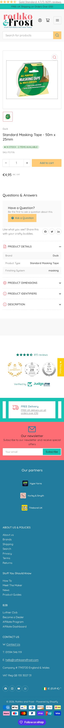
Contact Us (13, 644)
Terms (6, 558)
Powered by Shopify (47, 701)
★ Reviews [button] (60, 367)
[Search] (57, 35)
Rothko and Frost (24, 701)
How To (7, 580)
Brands (7, 539)
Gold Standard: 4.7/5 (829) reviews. (40, 2)
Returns (7, 563)
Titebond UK (35, 507)
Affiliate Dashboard (14, 626)
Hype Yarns (36, 483)
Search (7, 548)
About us (8, 534)
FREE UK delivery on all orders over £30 (33, 412)
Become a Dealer (13, 617)
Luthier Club (10, 612)
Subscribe (52, 451)
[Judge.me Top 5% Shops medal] (49, 369)
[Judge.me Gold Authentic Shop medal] (15, 369)
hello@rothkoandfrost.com (22, 660)
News (6, 590)
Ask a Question (24, 218)
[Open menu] (57, 20)
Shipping (8, 544)
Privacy (7, 553)
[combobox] (32, 35)
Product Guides (12, 594)
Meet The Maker (12, 585)
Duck (5, 128)
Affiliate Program (13, 621)
